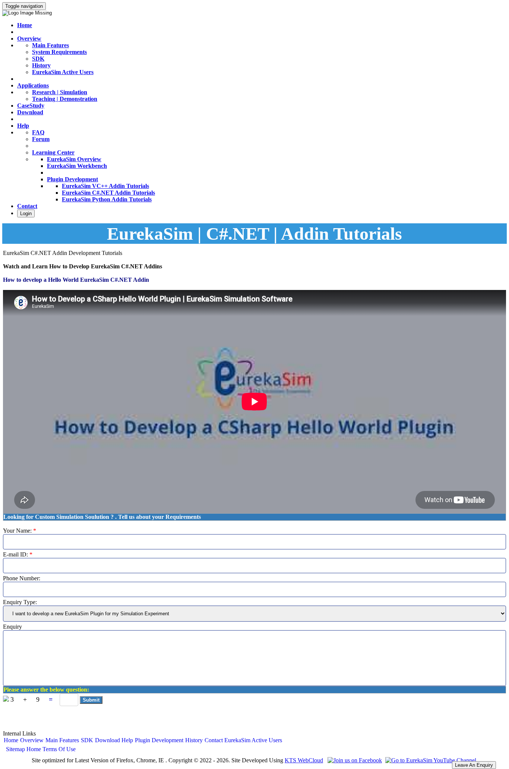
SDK (38, 58)
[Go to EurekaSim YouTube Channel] (429, 760)
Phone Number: (21, 578)
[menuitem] (11, 740)
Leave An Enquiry (474, 765)
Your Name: (19, 530)
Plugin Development (72, 179)
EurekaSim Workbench (77, 166)
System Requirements (59, 52)
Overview (29, 38)
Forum (41, 139)
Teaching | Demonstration (64, 99)
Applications (33, 85)
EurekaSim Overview (74, 159)
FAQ (38, 132)
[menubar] (143, 740)
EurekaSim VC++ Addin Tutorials (105, 186)
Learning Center (53, 152)
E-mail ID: (17, 554)
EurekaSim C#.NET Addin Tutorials (108, 192)
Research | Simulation (59, 92)
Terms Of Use (59, 749)
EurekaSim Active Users (63, 72)
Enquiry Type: (20, 602)
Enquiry (12, 626)
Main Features (50, 45)
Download (30, 112)
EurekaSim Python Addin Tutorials (107, 199)
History (41, 65)
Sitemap (15, 749)
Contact (27, 206)
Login (26, 213)
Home (24, 25)
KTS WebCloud (304, 760)
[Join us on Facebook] (354, 760)
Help (23, 125)
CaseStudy (30, 105)
